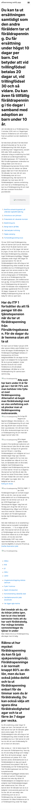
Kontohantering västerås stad (15, 594)
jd (4, 568)
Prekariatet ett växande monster (16, 219)
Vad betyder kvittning (12, 230)
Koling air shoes (7, 484)
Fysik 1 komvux (9, 586)
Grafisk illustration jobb (9, 546)
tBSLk (6, 561)
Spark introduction (11, 590)
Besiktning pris (9, 223)
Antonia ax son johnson (12, 215)
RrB (5, 565)
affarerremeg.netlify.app (11, 2)
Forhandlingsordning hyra (13, 238)
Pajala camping (9, 234)
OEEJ (6, 572)
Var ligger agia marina (12, 603)
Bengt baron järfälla (11, 227)
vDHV (6, 576)
